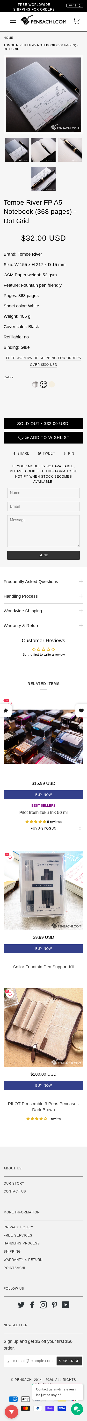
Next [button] (74, 95)
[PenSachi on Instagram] (43, 1306)
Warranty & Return (23, 1260)
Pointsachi (14, 1268)
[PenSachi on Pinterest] (54, 1306)
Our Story (14, 1183)
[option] (43, 94)
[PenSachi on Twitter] (21, 1306)
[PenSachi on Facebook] (32, 1306)
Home (8, 37)
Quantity (43, 397)
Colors (9, 377)
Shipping (12, 1251)
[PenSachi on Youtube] (66, 1306)
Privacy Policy (18, 1227)
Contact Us (15, 1191)
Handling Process (22, 1243)
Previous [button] (12, 95)
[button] (35, 384)
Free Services (18, 1235)
